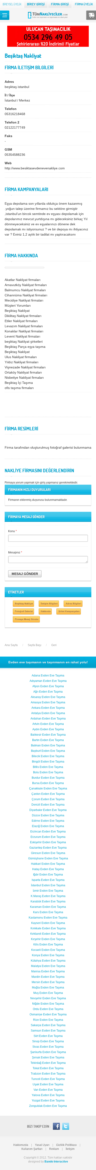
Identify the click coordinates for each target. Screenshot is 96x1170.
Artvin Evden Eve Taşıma (48, 724)
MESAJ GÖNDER (25, 574)
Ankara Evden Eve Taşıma (48, 707)
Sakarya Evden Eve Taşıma (48, 1025)
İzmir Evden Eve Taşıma (48, 890)
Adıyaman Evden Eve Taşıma (48, 681)
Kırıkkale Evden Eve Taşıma (48, 928)
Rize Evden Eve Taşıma (48, 1019)
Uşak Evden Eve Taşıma (48, 1084)
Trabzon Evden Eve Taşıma (48, 1073)
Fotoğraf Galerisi (24, 611)
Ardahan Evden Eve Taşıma (48, 718)
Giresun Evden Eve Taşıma (48, 853)
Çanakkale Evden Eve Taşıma (48, 788)
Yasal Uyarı (42, 1145)
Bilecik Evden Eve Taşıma (48, 756)
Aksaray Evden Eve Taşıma (48, 697)
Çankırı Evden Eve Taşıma (48, 794)
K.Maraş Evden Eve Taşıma (48, 896)
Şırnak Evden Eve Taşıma (48, 1057)
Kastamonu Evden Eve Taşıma (48, 917)
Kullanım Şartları (31, 1149)
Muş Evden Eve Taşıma (48, 993)
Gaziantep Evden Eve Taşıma (48, 847)
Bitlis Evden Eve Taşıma (48, 767)
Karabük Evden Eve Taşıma (48, 901)
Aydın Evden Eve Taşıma (48, 729)
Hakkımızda (20, 1145)
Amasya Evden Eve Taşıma (48, 702)
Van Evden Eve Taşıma (48, 1089)
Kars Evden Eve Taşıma (48, 912)
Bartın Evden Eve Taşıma (48, 740)
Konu (12, 531)
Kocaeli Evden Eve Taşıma (48, 950)
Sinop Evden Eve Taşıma (48, 1041)
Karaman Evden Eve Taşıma (48, 906)
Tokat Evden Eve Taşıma (48, 1068)
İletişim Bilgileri (49, 603)
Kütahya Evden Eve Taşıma (48, 960)
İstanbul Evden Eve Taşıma (48, 885)
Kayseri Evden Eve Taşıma (48, 923)
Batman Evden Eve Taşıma (48, 745)
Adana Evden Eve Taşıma (48, 675)
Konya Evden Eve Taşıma (48, 955)
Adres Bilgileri (73, 603)
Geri (54, 645)
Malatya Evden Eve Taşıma (48, 966)
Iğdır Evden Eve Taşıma (48, 874)
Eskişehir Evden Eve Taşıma (48, 842)
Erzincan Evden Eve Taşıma (48, 831)
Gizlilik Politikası (66, 1145)
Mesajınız (15, 552)
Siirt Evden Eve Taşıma (48, 1036)
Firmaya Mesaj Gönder (27, 619)
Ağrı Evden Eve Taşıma (48, 691)
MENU (4, 15)
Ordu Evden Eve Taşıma (48, 1009)
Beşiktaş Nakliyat (24, 603)
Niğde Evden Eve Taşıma (48, 1003)
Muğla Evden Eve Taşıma (48, 987)
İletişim (70, 1149)
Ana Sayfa (11, 645)
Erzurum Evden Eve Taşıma (48, 837)
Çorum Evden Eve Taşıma (48, 799)
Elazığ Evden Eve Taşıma (48, 826)
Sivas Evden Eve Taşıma (48, 1046)
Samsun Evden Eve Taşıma (48, 1030)
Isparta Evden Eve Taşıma (48, 880)
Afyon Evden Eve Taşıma (48, 686)
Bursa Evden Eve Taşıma (48, 783)
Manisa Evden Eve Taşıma (48, 971)
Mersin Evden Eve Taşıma (48, 982)
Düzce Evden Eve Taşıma (48, 815)
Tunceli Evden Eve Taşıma (48, 1079)
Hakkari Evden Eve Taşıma (48, 863)
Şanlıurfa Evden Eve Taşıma (48, 1052)
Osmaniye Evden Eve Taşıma (48, 1014)
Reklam (54, 1149)
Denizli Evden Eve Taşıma (48, 804)
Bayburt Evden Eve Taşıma (48, 750)
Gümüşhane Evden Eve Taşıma (48, 858)
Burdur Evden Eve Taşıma (48, 777)
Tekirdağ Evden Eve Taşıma (48, 1063)
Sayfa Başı (34, 645)
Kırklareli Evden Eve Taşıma (48, 933)
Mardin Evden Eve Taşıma (48, 976)
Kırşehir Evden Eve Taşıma (48, 939)
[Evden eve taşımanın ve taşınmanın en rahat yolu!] (48, 18)
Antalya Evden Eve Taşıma (48, 713)
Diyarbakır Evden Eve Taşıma (48, 810)
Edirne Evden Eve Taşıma (48, 820)
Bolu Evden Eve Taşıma (48, 772)
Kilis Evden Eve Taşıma (48, 944)
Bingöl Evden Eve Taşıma (48, 761)
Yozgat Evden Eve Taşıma (48, 1100)
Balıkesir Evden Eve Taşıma (48, 734)
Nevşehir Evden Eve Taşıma (48, 998)
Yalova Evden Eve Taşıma (48, 1095)
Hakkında (46, 611)
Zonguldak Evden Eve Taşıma (48, 1106)
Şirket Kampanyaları (69, 611)
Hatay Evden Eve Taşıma (48, 869)
